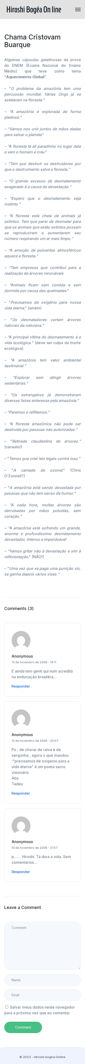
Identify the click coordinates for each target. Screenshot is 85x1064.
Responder (21, 686)
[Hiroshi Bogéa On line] (33, 9)
